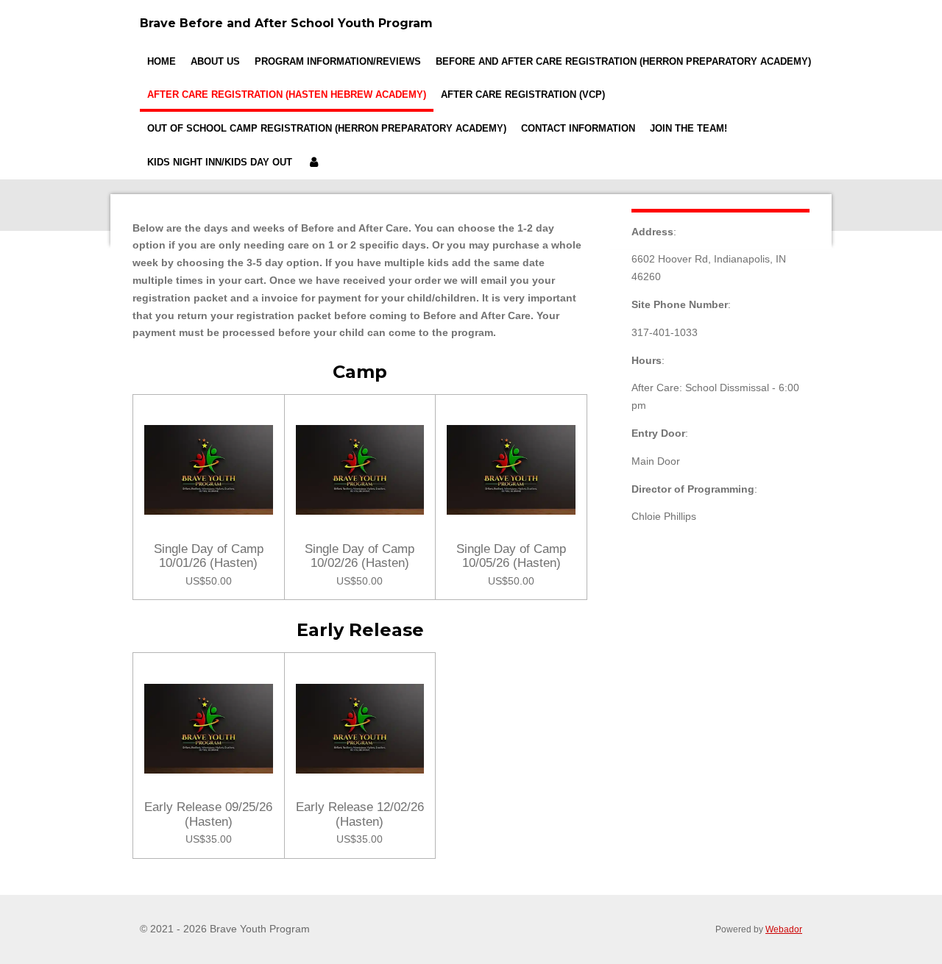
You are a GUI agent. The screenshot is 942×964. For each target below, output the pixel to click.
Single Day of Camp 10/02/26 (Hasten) (359, 556)
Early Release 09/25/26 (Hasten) (208, 814)
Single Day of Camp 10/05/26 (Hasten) (511, 556)
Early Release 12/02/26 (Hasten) (360, 814)
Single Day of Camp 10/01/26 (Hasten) (208, 556)
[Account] (313, 162)
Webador (783, 929)
